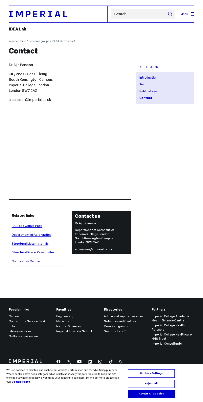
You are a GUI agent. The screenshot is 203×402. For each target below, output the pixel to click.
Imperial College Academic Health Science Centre (171, 318)
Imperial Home (17, 41)
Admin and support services (124, 316)
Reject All (151, 383)
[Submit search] (170, 14)
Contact (70, 41)
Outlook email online (23, 336)
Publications (148, 91)
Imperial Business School (74, 331)
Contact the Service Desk (27, 321)
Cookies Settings (151, 373)
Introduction (148, 77)
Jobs (12, 326)
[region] (101, 383)
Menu (184, 14)
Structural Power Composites (33, 252)
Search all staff (115, 331)
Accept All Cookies (151, 393)
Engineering (64, 316)
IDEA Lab (17, 29)
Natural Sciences (68, 326)
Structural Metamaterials (30, 243)
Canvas (14, 316)
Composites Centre (26, 261)
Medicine (62, 321)
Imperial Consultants (167, 343)
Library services (20, 331)
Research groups (39, 41)
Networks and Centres (120, 321)
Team (143, 84)
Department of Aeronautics (31, 235)
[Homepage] (58, 14)
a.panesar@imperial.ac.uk (93, 249)
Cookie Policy (21, 381)
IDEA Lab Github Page (27, 226)
